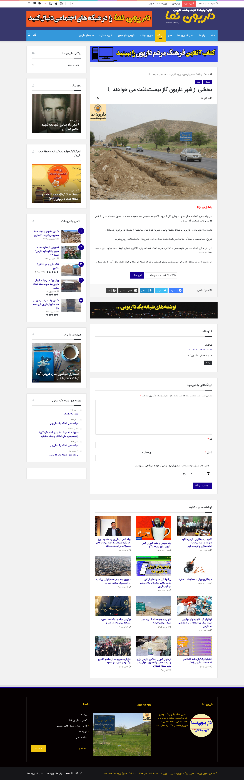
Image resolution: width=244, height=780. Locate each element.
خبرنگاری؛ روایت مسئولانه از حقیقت (194, 579)
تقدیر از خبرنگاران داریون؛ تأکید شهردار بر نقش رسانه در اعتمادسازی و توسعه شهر (196, 542)
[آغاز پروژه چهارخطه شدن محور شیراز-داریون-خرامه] (153, 606)
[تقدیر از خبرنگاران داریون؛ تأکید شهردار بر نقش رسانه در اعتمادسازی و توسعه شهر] (194, 526)
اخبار (170, 35)
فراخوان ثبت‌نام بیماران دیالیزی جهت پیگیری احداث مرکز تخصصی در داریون (195, 622)
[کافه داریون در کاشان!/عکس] (71, 269)
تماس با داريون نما (185, 35)
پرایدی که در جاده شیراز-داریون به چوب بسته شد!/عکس (46, 284)
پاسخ (208, 363)
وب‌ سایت (146, 452)
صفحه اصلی (81, 737)
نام (210, 439)
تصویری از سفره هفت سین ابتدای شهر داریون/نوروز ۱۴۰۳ (47, 251)
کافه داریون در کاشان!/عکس (48, 266)
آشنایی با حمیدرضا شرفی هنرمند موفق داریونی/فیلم (58, 376)
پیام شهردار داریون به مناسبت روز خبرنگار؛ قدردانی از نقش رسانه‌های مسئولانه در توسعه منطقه (137, 4)
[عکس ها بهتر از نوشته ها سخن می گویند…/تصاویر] (71, 236)
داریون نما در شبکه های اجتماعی (71, 726)
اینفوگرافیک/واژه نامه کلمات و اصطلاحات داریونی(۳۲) (60, 197)
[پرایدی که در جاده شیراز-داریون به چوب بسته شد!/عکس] (71, 285)
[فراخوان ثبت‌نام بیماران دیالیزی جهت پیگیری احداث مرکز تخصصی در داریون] (194, 606)
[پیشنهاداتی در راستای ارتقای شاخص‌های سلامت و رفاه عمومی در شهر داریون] (153, 566)
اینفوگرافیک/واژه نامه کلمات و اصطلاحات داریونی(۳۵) (197, 661)
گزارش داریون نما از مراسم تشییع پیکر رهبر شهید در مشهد (114, 661)
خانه (213, 35)
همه (198, 82)
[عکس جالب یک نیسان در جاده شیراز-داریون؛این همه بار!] (71, 305)
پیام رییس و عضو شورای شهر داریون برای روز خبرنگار (156, 545)
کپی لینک (137, 275)
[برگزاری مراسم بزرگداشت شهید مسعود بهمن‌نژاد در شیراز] (113, 606)
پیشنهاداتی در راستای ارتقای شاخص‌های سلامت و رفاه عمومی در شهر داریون (155, 582)
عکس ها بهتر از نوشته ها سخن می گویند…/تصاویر (46, 234)
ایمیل (208, 452)
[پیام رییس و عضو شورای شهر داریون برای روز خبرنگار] (153, 528)
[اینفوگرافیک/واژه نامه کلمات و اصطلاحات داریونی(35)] (194, 646)
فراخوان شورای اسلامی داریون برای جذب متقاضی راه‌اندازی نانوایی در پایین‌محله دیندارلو (154, 662)
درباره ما (202, 35)
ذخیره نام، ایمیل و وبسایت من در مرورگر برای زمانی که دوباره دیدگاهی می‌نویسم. (172, 466)
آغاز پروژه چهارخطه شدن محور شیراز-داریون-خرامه (156, 621)
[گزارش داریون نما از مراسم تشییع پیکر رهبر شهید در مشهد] (113, 646)
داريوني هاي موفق (126, 35)
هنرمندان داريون (86, 35)
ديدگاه (160, 35)
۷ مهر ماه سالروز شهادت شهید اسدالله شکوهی (60, 127)
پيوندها (83, 715)
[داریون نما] (191, 16)
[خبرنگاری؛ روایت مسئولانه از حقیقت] (194, 566)
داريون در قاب (146, 35)
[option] (56, 113)
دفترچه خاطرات (106, 35)
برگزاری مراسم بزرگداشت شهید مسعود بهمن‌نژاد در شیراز (116, 621)
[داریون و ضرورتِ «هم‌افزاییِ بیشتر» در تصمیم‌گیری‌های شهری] (113, 566)
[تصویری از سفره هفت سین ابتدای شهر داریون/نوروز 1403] (71, 252)
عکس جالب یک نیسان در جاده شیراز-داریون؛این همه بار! (46, 304)
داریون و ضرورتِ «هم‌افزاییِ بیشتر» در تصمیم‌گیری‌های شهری (113, 581)
